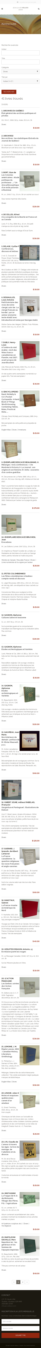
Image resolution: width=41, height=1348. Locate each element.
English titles (6, 430)
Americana (22, 430)
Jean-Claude (20, 8)
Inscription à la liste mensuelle (27, 2)
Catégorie (5, 67)
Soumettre (21, 1335)
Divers (3, 124)
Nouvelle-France (23, 560)
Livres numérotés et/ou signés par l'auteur (17, 562)
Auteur (3, 49)
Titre (3, 58)
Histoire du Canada (8, 560)
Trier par (4, 77)
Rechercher (8, 92)
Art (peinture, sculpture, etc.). (11, 1224)
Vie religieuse (6, 1226)
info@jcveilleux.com (8, 1306)
